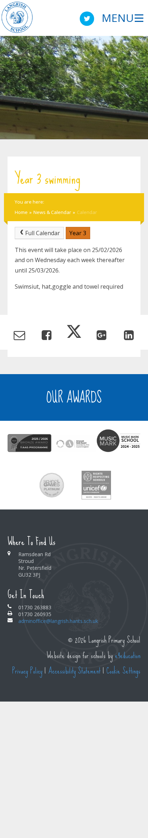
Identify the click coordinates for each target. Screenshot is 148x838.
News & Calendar (52, 212)
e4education (127, 655)
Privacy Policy (27, 671)
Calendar (87, 212)
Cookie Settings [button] (123, 671)
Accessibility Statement (74, 671)
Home (21, 212)
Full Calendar (42, 233)
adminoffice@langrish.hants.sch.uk (58, 621)
